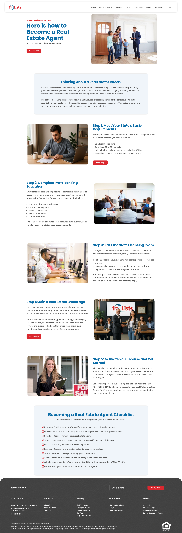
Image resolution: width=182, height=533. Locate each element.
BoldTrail (99, 528)
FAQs (112, 508)
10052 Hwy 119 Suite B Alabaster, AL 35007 (20, 509)
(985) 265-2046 (17, 514)
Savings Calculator (84, 508)
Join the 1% (146, 505)
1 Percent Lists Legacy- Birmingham (25, 505)
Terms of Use (73, 528)
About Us (47, 505)
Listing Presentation (85, 510)
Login (113, 528)
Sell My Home (82, 505)
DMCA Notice (83, 528)
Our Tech (80, 513)
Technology (48, 510)
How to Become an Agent (152, 513)
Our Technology (148, 508)
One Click (53, 528)
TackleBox (106, 528)
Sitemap (92, 528)
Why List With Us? (84, 516)
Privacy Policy (63, 528)
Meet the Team (50, 508)
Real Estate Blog (116, 510)
